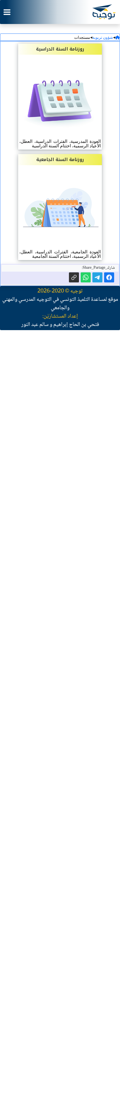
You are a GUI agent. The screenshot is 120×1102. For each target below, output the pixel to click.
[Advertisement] (60, 593)
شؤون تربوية (102, 38)
